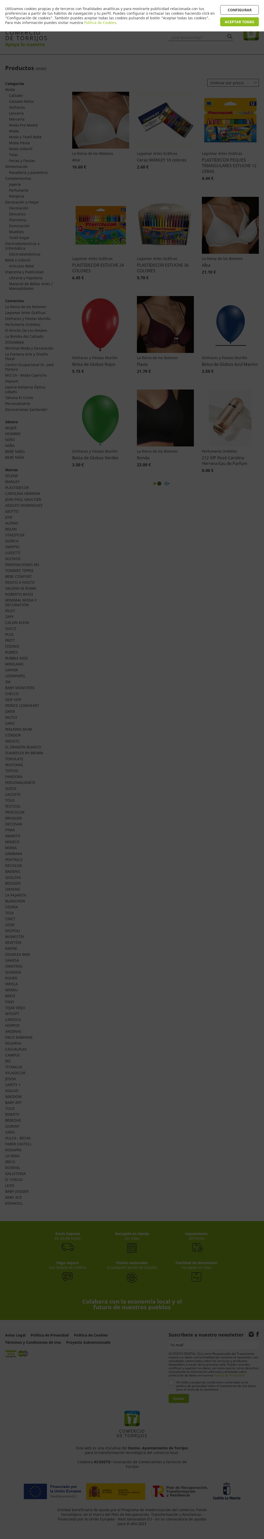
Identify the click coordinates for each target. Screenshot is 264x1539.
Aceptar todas (239, 21)
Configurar (240, 9)
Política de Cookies (100, 22)
